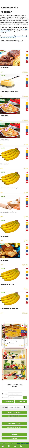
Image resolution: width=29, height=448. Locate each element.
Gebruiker (5, 394)
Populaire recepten (14, 427)
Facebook (14, 434)
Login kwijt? (8, 401)
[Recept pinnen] (27, 61)
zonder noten (4, 37)
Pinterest (14, 438)
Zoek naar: (4, 407)
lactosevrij (24, 36)
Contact (18, 443)
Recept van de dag (14, 412)
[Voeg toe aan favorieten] (27, 52)
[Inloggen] (25, 397)
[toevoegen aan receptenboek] (27, 55)
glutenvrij (17, 36)
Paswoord (5, 398)
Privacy (22, 443)
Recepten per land (14, 423)
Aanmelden (21, 401)
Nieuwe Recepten (14, 416)
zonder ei (12, 36)
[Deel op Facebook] (27, 58)
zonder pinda (12, 37)
